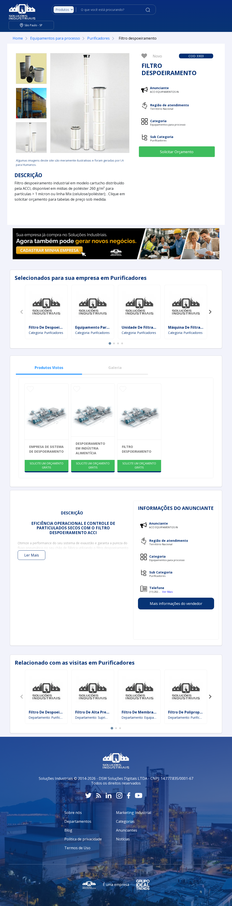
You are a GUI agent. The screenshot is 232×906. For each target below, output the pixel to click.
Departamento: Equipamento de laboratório (139, 717)
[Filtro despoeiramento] (31, 68)
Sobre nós (73, 812)
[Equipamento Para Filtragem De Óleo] (93, 305)
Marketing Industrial (133, 812)
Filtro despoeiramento (136, 449)
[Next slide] (210, 312)
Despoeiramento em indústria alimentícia (90, 448)
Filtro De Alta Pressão (94, 712)
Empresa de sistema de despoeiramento (46, 449)
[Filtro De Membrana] (139, 690)
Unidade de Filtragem (142, 327)
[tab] (110, 343)
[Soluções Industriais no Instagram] (119, 795)
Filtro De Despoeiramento (52, 327)
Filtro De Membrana (140, 712)
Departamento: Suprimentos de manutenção (92, 717)
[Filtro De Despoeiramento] (46, 305)
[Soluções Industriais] (20, 9)
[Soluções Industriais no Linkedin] (109, 795)
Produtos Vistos (49, 367)
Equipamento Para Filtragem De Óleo (109, 327)
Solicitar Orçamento (176, 151)
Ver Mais (167, 591)
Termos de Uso (77, 847)
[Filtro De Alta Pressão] (93, 690)
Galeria (115, 367)
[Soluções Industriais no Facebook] (128, 795)
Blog (68, 830)
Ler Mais (31, 555)
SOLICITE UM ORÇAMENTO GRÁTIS (46, 465)
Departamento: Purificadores (46, 717)
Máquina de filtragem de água (196, 327)
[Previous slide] (22, 312)
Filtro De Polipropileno (188, 712)
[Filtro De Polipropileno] (186, 690)
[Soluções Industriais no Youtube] (138, 795)
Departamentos (77, 821)
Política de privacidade (83, 839)
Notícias (123, 839)
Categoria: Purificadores (46, 333)
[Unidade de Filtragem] (139, 305)
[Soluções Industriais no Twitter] (88, 795)
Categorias (125, 821)
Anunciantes (126, 830)
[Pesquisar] (148, 9)
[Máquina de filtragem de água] (186, 305)
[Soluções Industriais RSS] (98, 795)
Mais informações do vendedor (176, 603)
